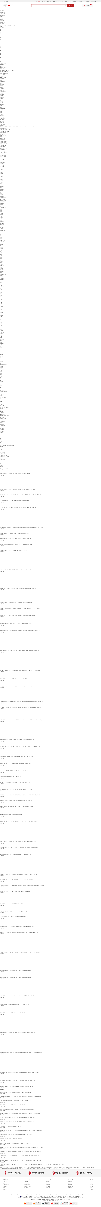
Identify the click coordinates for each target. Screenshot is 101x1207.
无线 (1, 237)
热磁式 (1, 244)
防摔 (1, 373)
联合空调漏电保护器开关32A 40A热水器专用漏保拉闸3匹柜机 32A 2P (14, 500)
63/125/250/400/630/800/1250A (7, 445)
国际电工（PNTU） (4, 71)
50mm (1, 179)
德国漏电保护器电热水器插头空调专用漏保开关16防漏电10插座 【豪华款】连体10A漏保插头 (19, 1072)
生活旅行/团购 (6, 1184)
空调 (11, 1168)
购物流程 (5, 1181)
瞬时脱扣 (2, 236)
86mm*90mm (3, 162)
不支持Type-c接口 (4, 391)
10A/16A (2, 286)
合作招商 (27, 1194)
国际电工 (2, 69)
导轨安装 (2, 265)
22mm (1, 175)
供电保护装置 (3, 93)
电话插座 (2, 431)
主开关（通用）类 (4, 132)
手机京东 (74, 1)
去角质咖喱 (65, 1168)
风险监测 (66, 1194)
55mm (1, 180)
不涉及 (1, 217)
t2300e (46, 1164)
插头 (1, 206)
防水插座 (2, 427)
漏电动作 (2, 390)
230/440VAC (2, 459)
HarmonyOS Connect (4, 407)
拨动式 (1, 194)
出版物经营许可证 (41, 1197)
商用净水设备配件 (4, 144)
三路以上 (2, 213)
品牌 (38, 1168)
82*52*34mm (3, 163)
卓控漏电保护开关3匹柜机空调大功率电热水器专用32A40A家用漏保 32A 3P (16, 544)
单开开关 (2, 271)
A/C (1, 233)
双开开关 (2, 278)
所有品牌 (2, 27)
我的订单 (49, 1)
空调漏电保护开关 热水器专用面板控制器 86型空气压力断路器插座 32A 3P (15, 538)
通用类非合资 (3, 135)
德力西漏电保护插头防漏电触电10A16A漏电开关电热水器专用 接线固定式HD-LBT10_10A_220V (20, 746)
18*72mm (2, 159)
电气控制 (2, 95)
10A (1, 285)
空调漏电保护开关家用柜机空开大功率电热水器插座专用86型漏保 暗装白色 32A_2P (17, 615)
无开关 (1, 277)
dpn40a (58, 1164)
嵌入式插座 (2, 199)
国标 (1, 342)
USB (1, 400)
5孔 (0, 319)
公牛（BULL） (3, 63)
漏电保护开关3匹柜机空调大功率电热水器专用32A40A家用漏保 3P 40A (15, 782)
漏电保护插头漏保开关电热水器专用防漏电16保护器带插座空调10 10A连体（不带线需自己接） (20, 670)
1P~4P (1, 356)
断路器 (4, 25)
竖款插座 (2, 428)
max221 (26, 1164)
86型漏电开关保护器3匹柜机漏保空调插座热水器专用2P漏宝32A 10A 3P (15, 1004)
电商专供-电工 (3, 134)
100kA (1, 330)
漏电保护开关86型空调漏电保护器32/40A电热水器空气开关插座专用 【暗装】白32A (18, 1080)
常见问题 (5, 1186)
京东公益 (77, 1194)
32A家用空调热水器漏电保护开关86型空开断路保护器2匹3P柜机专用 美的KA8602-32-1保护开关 (20, 707)
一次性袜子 (50, 1168)
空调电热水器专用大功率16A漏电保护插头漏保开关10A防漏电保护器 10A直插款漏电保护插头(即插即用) (22, 885)
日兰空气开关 (20, 1164)
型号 (1, 1168)
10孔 (1, 323)
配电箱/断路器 (3, 91)
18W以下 (2, 394)
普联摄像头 (2, 15)
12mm (1, 168)
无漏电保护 (2, 386)
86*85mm (2, 165)
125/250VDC (3, 453)
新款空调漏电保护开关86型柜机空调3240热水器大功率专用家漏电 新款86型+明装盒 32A (18, 996)
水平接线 (2, 223)
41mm (1, 176)
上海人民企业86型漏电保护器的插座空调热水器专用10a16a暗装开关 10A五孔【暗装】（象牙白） (20, 588)
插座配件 (2, 203)
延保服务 (91, 1184)
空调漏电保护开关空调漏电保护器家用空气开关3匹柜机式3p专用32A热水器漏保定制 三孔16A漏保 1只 (21, 701)
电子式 (1, 247)
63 (0, 451)
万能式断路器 (3, 142)
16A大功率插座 (3, 207)
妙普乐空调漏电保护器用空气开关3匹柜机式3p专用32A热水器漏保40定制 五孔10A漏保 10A (19, 650)
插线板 (1, 204)
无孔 (1, 262)
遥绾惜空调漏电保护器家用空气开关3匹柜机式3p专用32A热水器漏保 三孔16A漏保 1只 (18, 489)
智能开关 (2, 88)
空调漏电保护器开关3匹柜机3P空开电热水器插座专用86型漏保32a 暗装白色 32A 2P (18, 686)
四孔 (1, 257)
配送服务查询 (27, 1184)
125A (1, 303)
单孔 (1, 252)
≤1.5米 (1, 243)
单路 (1, 209)
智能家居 (2, 90)
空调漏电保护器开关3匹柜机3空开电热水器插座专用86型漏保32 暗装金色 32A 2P (17, 739)
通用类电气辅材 (3, 128)
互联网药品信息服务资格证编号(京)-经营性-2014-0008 (56, 1196)
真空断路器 (2, 151)
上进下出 (2, 221)
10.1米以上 (2, 240)
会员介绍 (5, 1183)
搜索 (70, 5)
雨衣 (69, 1168)
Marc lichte (2, 81)
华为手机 (4, 1168)
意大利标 (2, 339)
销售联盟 (55, 1194)
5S (0, 231)
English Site (83, 1194)
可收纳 (1, 367)
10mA (1, 313)
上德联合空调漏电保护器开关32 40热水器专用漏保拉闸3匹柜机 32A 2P (15, 911)
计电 (1, 370)
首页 (1, 25)
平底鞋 (35, 1168)
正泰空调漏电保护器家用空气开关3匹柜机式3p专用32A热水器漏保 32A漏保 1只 (17, 623)
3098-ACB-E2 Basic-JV (5, 129)
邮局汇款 (48, 1186)
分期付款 (48, 1184)
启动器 (1, 98)
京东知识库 (2, 12)
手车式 (1, 411)
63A (1, 292)
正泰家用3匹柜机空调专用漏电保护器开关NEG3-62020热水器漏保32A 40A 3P (16, 806)
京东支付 (52, 1200)
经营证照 (68, 1199)
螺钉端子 (2, 227)
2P (0, 353)
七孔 (1, 260)
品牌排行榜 (2, 13)
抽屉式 (1, 267)
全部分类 (2, 10)
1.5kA (1, 336)
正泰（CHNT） (3, 66)
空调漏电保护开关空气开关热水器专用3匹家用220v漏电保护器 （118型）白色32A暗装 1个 (19, 821)
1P (0, 350)
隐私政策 (72, 1194)
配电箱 (1, 101)
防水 (1, 371)
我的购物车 (88, 5)
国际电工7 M (2, 76)
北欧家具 (14, 1168)
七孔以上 (2, 261)
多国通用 (2, 343)
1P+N (1, 352)
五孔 (1, 258)
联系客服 (5, 1189)
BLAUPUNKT (3, 77)
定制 (1, 238)
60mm (1, 182)
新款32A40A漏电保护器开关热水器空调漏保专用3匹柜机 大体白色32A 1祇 (15, 570)
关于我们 (10, 1194)
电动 (1, 192)
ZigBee (1, 403)
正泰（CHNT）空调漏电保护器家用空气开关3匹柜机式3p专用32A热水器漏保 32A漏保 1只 (19, 932)
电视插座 (2, 429)
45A (1, 291)
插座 (1, 111)
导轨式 (1, 264)
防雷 (1, 374)
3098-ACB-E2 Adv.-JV (4, 131)
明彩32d (63, 1164)
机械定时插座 (3, 200)
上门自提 (26, 1181)
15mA (1, 315)
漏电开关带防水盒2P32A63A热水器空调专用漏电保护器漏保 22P (13, 550)
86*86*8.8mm (3, 155)
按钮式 (1, 190)
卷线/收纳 (2, 369)
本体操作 (2, 189)
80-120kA (2, 332)
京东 (13, 6)
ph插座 (7, 1164)
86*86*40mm (3, 158)
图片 (46, 1168)
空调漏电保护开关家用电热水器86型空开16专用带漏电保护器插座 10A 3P (15, 763)
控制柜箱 (2, 115)
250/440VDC (3, 461)
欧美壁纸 (8, 1168)
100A (1, 308)
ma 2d (11, 1164)
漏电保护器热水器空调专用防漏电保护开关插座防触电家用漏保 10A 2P (15, 533)
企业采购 (67, 1)
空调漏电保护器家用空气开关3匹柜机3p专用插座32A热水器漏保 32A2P (15, 891)
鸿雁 (1, 80)
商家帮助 (32, 1194)
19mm (1, 170)
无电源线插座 (3, 197)
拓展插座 (2, 417)
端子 (1, 105)
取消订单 (70, 1187)
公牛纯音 (2, 78)
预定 (28, 1168)
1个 (0, 393)
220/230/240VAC (3, 455)
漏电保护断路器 (3, 141)
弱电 (1, 282)
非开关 (1, 214)
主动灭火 (2, 361)
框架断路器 (2, 149)
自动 (1, 185)
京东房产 (60, 1168)
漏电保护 (2, 366)
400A (1, 311)
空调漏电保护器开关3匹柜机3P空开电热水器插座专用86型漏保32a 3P (15, 473)
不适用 (1, 333)
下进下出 (2, 220)
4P (0, 349)
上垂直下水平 (3, 230)
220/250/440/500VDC (4, 456)
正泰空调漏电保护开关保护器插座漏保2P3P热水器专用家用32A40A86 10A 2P (16, 1012)
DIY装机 (91, 1183)
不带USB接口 (3, 397)
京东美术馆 (2, 22)
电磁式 (1, 248)
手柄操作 (2, 186)
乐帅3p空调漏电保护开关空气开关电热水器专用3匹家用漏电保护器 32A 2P (15, 854)
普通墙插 (2, 424)
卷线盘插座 (2, 421)
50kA (1, 329)
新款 (22, 1168)
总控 (1, 272)
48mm (1, 177)
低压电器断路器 (32, 1164)
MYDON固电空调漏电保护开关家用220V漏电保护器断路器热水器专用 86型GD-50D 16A (18, 874)
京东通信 (91, 1187)
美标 (1, 340)
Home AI (2, 405)
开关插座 (2, 85)
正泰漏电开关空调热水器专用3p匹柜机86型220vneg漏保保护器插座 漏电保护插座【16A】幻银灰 (20, 495)
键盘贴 (1, 19)
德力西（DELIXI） (4, 64)
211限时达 (26, 1183)
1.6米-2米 (2, 241)
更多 (1, 83)
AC (0, 388)
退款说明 (70, 1184)
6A (0, 281)
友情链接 (49, 1194)
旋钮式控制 (2, 414)
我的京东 (54, 1)
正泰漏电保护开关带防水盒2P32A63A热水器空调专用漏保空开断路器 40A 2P (16, 1086)
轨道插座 (2, 104)
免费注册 (43, 1)
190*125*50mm (3, 152)
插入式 (1, 268)
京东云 (56, 1200)
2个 (0, 398)
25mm (1, 173)
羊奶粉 (19, 1168)
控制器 (1, 114)
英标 (1, 337)
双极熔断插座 (3, 418)
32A (1, 288)
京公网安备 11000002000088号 (28, 1196)
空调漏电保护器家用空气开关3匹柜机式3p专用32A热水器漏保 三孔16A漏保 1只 (17, 602)
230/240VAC (2, 458)
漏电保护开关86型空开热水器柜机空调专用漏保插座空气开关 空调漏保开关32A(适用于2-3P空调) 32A (21, 527)
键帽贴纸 (2, 20)
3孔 (0, 320)
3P (0, 346)
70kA (1, 326)
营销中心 (38, 1194)
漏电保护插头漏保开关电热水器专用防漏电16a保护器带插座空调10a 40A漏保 (16, 879)
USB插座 (2, 419)
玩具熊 (54, 1168)
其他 (1, 216)
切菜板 (32, 1168)
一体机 (1, 16)
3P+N (1, 347)
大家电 (4, 1187)
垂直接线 (2, 226)
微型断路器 (2, 138)
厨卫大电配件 (3, 124)
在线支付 (48, 1183)
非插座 (1, 294)
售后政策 (70, 1181)
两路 (1, 210)
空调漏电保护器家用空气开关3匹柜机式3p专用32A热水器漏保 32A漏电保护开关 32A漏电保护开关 (20, 630)
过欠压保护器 (3, 145)
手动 (1, 183)
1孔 (0, 322)
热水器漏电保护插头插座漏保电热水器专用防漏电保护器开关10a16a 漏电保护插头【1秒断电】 (20, 795)
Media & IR (90, 1194)
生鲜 (30, 1168)
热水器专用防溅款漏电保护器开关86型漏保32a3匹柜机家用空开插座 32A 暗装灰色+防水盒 (19, 847)
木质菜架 (41, 1168)
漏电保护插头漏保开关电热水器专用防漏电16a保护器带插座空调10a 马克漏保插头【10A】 (19, 507)
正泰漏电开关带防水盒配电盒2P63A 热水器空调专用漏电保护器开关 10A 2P (16, 800)
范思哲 (25, 1168)
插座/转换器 (2, 118)
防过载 (1, 376)
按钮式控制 (2, 412)
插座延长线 (2, 202)
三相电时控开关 (40, 1164)
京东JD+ (91, 1189)
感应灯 (57, 1168)
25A (1, 309)
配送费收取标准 (27, 1186)
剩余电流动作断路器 (4, 148)
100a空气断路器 (52, 1164)
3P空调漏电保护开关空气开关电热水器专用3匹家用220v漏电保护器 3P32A (16, 789)
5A (0, 448)
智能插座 (2, 196)
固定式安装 (2, 269)
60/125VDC (2, 452)
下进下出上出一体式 (4, 219)
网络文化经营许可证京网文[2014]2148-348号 (55, 1197)
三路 (1, 211)
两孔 (1, 254)
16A (1, 284)
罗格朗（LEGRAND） (4, 73)
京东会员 (61, 1)
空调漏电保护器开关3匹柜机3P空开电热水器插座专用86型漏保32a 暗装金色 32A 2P (18, 1032)
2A (0, 296)
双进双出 (2, 224)
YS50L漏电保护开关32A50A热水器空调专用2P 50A (11, 814)
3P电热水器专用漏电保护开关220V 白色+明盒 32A (10, 776)
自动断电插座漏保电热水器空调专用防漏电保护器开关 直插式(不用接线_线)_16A (17, 926)
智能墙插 (2, 97)
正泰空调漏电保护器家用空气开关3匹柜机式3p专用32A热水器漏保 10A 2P (15, 678)
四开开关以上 (3, 274)
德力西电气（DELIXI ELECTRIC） (7, 70)
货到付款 (48, 1181)
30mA (1, 316)
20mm (1, 172)
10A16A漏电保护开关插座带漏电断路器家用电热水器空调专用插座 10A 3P (15, 770)
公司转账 (48, 1187)
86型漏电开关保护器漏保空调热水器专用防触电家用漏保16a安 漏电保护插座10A (17, 756)
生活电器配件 (3, 121)
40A (1, 289)
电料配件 (2, 94)
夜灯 (1, 363)
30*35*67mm (3, 160)
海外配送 (26, 1187)
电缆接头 (2, 100)
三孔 (1, 255)
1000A (1, 306)
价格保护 (70, 1183)
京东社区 (60, 1194)
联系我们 (16, 1194)
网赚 (44, 1168)
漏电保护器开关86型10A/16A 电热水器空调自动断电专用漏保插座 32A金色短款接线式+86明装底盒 (21, 1052)
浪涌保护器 (2, 146)
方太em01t (2, 1164)
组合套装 (2, 318)
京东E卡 (91, 1186)
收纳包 (1, 18)
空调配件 (2, 122)
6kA (1, 328)
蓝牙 (1, 401)
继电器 (1, 102)
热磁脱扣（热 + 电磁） (5, 415)
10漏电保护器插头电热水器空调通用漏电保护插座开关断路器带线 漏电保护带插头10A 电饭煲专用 (20, 608)
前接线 (1, 228)
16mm (1, 169)
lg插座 (15, 1164)
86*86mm (2, 166)
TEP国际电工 (3, 74)
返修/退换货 (70, 1186)
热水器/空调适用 (3, 364)
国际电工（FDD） (4, 67)
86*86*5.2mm (3, 156)
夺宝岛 (91, 1181)
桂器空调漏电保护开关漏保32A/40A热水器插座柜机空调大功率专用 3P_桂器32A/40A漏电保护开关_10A (22, 720)
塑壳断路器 (2, 139)
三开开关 (2, 279)
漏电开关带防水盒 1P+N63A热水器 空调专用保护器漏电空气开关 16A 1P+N (16, 904)
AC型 (1, 250)
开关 (1, 112)
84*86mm (2, 153)
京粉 (17, 1168)
